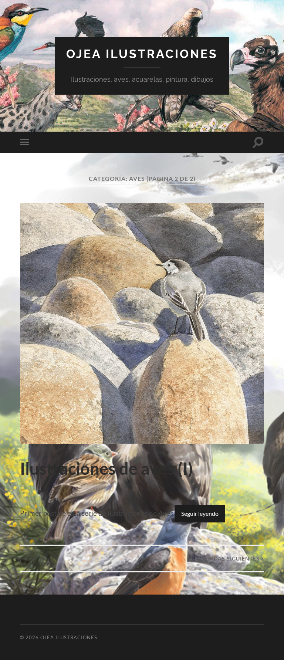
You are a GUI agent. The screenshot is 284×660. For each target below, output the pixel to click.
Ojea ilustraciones (142, 54)
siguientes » (229, 558)
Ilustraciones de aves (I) (106, 468)
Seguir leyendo (200, 513)
